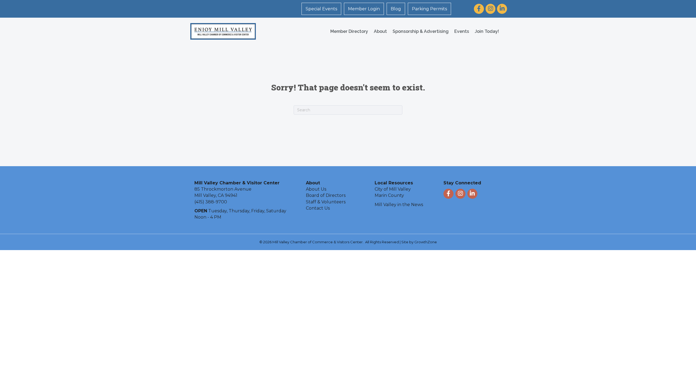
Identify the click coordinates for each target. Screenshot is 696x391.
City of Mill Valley (393, 189)
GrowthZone (425, 242)
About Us (316, 189)
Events (461, 31)
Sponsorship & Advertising (421, 31)
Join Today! (487, 31)
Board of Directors (326, 195)
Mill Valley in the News (399, 204)
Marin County (389, 195)
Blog (396, 8)
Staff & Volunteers (326, 201)
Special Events (321, 8)
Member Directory (349, 31)
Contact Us (318, 208)
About (380, 31)
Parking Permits (429, 8)
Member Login (364, 8)
